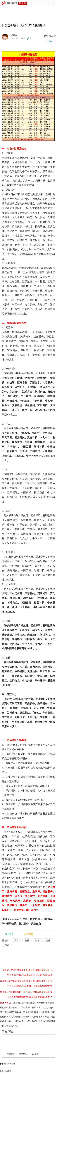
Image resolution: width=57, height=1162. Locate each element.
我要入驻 (3, 1064)
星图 (16, 940)
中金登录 (11, 1054)
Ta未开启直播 (5, 1071)
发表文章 (11, 1064)
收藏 (30, 933)
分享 (11, 933)
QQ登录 (35, 1054)
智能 (7, 945)
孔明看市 (13, 35)
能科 (48, 940)
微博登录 (23, 1054)
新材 (27, 940)
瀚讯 (37, 940)
